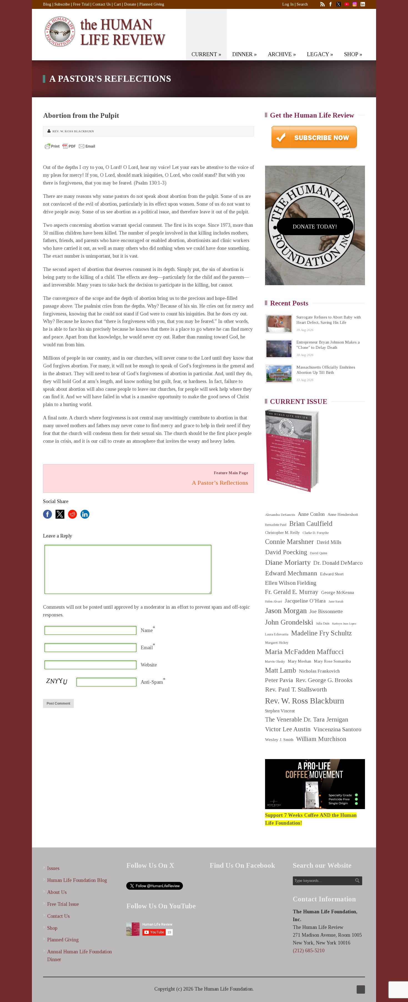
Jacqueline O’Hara (305, 601)
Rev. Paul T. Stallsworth (296, 689)
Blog (47, 4)
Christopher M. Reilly (282, 533)
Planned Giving (151, 4)
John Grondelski (289, 622)
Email (147, 647)
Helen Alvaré (273, 601)
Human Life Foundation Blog (77, 880)
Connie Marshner (289, 541)
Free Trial (81, 4)
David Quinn (318, 553)
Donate (130, 4)
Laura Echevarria (276, 634)
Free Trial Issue (63, 904)
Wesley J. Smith (279, 739)
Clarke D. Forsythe (316, 533)
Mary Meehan (299, 661)
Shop (52, 928)
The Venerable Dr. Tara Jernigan (306, 719)
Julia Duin (322, 623)
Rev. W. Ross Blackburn (73, 131)
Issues (53, 868)
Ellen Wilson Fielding (290, 583)
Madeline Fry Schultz (321, 633)
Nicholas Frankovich (319, 671)
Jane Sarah (335, 601)
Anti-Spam (152, 682)
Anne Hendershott (343, 514)
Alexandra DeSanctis (280, 515)
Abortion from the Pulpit (81, 115)
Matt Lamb (280, 670)
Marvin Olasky (275, 661)
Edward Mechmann (291, 573)
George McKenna (337, 592)
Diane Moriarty (288, 562)
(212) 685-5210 (308, 950)
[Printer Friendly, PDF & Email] (70, 146)
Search (302, 4)
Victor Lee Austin (288, 729)
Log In (288, 4)
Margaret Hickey (276, 643)
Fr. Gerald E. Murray (291, 591)
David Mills (329, 542)
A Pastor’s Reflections (220, 482)
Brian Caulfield (311, 523)
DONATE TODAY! (315, 226)
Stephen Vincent (280, 710)
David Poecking (286, 552)
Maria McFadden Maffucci (304, 652)
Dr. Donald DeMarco (338, 563)
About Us (57, 892)
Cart (117, 4)
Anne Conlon (311, 514)
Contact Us (101, 4)
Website (149, 665)
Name (147, 630)
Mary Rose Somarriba (332, 661)
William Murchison (321, 738)
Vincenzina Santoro (337, 729)
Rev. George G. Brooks (324, 680)
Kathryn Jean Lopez (344, 623)
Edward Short (332, 573)
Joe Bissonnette (326, 611)
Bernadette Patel (275, 525)
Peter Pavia (279, 680)
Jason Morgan (286, 610)
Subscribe (62, 4)
